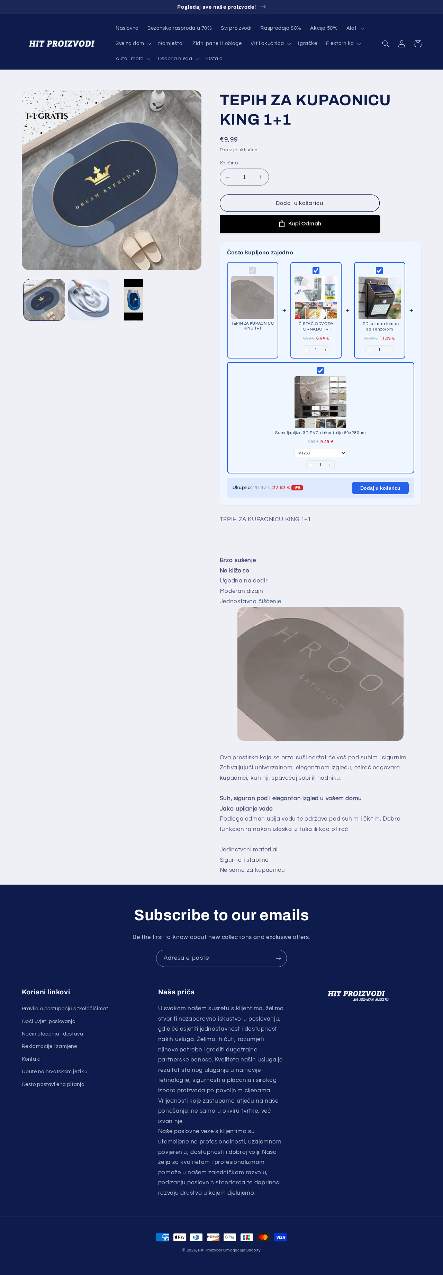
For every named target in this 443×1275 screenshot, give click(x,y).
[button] (355, 28)
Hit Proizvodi (210, 1250)
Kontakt (31, 1059)
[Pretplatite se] (279, 958)
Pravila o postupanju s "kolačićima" (65, 1008)
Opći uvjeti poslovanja (49, 1021)
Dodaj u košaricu (380, 488)
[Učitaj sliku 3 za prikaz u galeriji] (133, 299)
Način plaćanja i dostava (52, 1034)
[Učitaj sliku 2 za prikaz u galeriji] (88, 299)
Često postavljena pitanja (53, 1084)
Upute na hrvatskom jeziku (55, 1071)
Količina (229, 163)
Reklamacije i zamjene (49, 1046)
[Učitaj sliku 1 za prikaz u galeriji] (44, 299)
